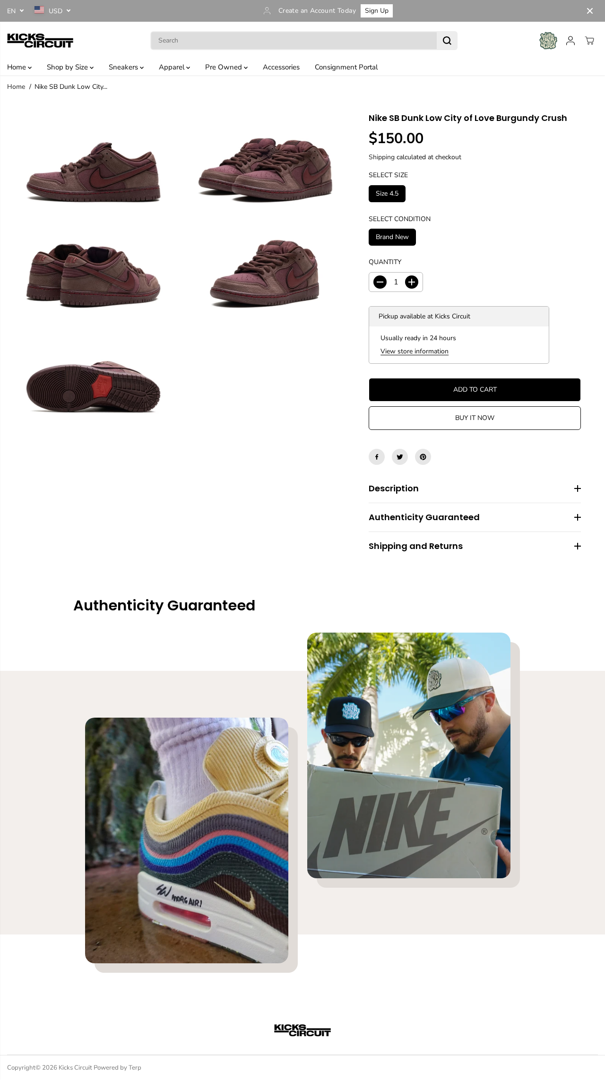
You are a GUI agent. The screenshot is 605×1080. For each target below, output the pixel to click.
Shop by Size (68, 67)
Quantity (385, 261)
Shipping (382, 156)
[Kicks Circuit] (40, 40)
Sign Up (377, 10)
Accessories (281, 67)
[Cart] (589, 40)
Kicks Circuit (75, 1067)
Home (17, 67)
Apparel (172, 67)
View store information (414, 351)
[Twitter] (400, 457)
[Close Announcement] (590, 11)
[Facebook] (377, 457)
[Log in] (570, 40)
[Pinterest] (423, 457)
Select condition (400, 218)
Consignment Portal (346, 67)
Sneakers (124, 67)
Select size (388, 175)
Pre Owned (224, 67)
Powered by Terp (117, 1067)
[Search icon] (447, 40)
